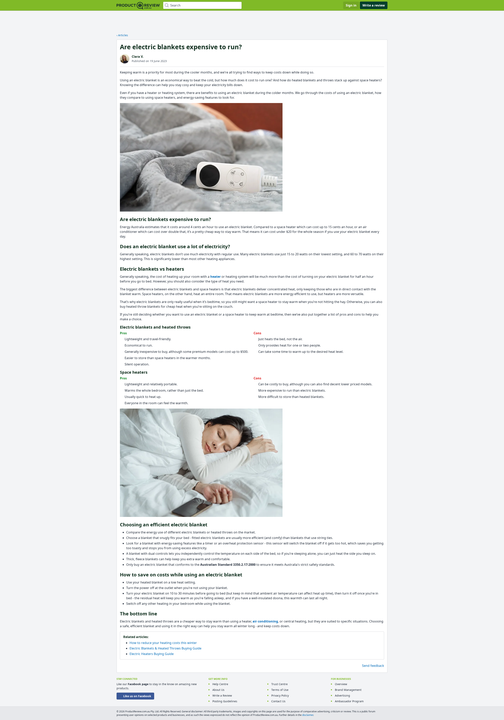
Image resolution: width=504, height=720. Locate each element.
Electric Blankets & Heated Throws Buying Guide (165, 648)
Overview (341, 684)
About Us (218, 690)
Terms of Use (279, 690)
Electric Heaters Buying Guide (152, 654)
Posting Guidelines (224, 701)
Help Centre (220, 684)
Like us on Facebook (137, 696)
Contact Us (278, 701)
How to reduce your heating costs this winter (163, 643)
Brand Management (348, 690)
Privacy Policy (280, 695)
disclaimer (307, 715)
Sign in (351, 5)
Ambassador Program (349, 701)
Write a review (373, 5)
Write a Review (222, 695)
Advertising (342, 695)
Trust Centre (279, 684)
